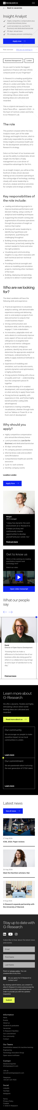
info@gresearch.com (10, 1066)
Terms (5, 1099)
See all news (11, 811)
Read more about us (14, 719)
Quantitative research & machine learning (18, 1047)
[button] (19, 577)
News (5, 1018)
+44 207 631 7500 (9, 1080)
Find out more (12, 542)
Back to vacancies (14, 8)
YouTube (6, 1091)
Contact (6, 1039)
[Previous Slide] (5, 612)
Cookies (6, 1103)
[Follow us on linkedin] (4, 934)
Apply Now (10, 483)
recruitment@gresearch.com (13, 1073)
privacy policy (15, 971)
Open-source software (11, 1055)
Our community (8, 1036)
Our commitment (9, 1034)
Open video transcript (19, 589)
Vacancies (7, 1028)
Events (5, 1020)
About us (6, 1023)
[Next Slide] (10, 612)
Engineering (7, 1050)
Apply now (17, 41)
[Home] (10, 3)
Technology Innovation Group (13, 1053)
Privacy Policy (8, 1101)
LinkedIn (6, 1088)
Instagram (7, 1093)
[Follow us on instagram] (16, 934)
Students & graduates (11, 1026)
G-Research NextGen (11, 1031)
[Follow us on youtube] (10, 934)
